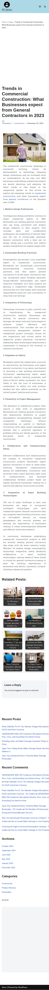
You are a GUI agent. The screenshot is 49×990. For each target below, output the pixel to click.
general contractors (19, 199)
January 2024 (7, 863)
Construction (19, 123)
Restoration (6, 892)
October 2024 (7, 846)
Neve (4, 987)
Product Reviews (9, 888)
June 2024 (6, 855)
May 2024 (6, 859)
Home (4, 22)
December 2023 (8, 867)
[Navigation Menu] (40, 7)
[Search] (45, 7)
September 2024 (8, 850)
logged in (18, 690)
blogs (11, 22)
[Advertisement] (24, 57)
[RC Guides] (7, 6)
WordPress (22, 987)
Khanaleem (6, 123)
